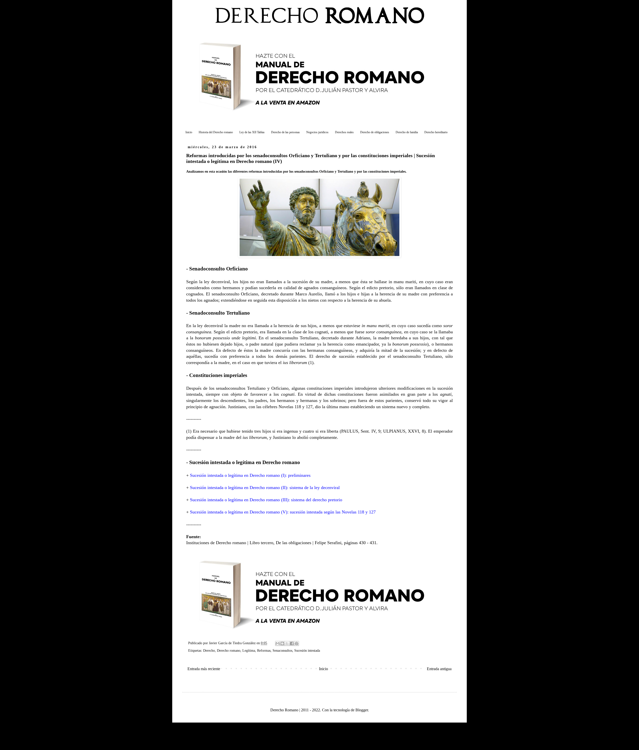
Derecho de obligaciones (374, 132)
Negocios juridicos (317, 132)
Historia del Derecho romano (216, 132)
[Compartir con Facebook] (291, 643)
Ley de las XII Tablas (252, 132)
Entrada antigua (439, 669)
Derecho (209, 650)
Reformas (264, 650)
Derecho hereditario (436, 132)
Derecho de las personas (285, 132)
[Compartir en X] (287, 643)
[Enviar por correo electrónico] (277, 643)
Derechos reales (344, 132)
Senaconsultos (282, 650)
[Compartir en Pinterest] (296, 643)
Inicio (188, 132)
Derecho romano (228, 650)
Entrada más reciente (203, 669)
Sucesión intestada (307, 650)
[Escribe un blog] (282, 643)
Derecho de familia (407, 132)
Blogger (361, 710)
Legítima (248, 650)
